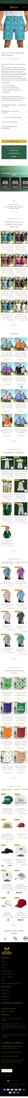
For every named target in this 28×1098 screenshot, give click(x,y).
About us (3, 961)
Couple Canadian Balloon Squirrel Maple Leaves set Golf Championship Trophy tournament (7, 406)
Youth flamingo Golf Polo (21, 605)
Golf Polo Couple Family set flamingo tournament (20, 431)
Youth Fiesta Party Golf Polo (7, 649)
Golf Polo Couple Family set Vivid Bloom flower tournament (20, 406)
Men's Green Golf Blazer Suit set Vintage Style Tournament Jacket (7, 519)
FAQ (2, 967)
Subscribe (7, 1070)
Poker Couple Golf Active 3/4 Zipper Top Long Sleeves (7, 270)
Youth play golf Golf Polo (7, 626)
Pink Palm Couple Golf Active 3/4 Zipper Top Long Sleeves (20, 270)
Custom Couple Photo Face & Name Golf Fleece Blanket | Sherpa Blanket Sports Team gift (7, 743)
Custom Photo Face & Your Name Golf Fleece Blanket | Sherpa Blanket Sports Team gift (7, 767)
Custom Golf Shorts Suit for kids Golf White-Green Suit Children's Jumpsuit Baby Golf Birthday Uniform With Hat (20, 473)
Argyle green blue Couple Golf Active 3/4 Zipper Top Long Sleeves (7, 247)
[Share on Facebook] (6, 162)
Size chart (4, 999)
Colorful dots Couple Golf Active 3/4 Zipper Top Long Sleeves (21, 316)
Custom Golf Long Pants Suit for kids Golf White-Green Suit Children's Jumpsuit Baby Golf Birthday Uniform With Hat (7, 473)
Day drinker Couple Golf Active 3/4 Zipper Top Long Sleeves (7, 316)
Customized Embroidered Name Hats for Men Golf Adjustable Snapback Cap (21, 886)
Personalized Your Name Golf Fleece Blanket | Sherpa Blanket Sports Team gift (21, 743)
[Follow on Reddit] (9, 1076)
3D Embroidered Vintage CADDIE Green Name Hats (7, 810)
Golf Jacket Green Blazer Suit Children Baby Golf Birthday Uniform (7, 542)
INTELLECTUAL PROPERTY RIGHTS (11, 983)
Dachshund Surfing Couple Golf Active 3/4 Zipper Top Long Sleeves (7, 293)
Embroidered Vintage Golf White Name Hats (21, 810)
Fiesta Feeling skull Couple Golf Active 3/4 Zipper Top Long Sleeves (20, 293)
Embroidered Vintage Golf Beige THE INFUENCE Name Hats (7, 836)
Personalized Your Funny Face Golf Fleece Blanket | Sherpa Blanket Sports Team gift (7, 718)
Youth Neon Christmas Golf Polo (21, 627)
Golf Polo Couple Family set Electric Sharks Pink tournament (7, 379)
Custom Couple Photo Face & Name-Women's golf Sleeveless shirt (7, 431)
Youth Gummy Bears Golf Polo (7, 605)
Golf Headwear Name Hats (7, 860)
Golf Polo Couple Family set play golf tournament (20, 379)
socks (17, 789)
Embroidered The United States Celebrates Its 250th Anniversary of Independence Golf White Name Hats (21, 861)
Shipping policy (5, 993)
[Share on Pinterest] (10, 162)
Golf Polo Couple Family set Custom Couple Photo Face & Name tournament (20, 354)
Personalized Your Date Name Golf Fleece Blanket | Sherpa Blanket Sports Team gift (21, 718)
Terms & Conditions (6, 977)
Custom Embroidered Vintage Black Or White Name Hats (7, 914)
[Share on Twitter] (8, 162)
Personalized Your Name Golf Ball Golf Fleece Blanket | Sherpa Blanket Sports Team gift (7, 694)
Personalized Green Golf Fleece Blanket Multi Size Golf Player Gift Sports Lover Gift (20, 694)
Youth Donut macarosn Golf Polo (7, 582)
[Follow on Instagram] (6, 1076)
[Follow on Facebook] (2, 1076)
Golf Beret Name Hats (20, 835)
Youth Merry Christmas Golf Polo (21, 650)
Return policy (5, 996)
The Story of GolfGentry (8, 974)
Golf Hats (6, 789)
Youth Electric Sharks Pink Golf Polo (20, 583)
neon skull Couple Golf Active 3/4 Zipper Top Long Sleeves (21, 247)
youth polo (7, 562)
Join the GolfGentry (6, 971)
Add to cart (14, 141)
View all (14, 325)
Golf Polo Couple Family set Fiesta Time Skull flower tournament (7, 354)
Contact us (4, 964)
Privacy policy (5, 990)
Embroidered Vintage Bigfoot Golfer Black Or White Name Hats (7, 886)
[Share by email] (12, 162)
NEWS (3, 980)
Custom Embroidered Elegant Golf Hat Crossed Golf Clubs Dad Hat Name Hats (21, 914)
